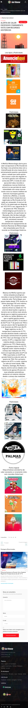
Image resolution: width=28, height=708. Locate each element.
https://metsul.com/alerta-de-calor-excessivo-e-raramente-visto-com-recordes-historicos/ (14, 472)
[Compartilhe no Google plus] (13, 537)
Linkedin (9, 680)
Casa (2, 9)
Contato (8, 668)
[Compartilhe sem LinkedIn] (11, 537)
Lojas (15, 674)
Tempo (24, 22)
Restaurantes (4, 674)
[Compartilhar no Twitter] (10, 537)
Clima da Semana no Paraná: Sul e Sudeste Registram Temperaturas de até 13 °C (13, 573)
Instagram (14, 680)
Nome (4, 613)
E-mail (4, 620)
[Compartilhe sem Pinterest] (15, 537)
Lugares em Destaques (10, 664)
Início (2, 664)
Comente (5, 597)
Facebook (3, 680)
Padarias (20, 674)
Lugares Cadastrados (6, 666)
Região (5, 9)
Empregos (19, 666)
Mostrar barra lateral (7, 18)
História (3, 668)
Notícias (14, 666)
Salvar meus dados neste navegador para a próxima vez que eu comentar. (13, 630)
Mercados (11, 674)
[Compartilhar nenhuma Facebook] (8, 537)
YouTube (19, 680)
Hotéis (24, 674)
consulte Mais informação (7, 583)
